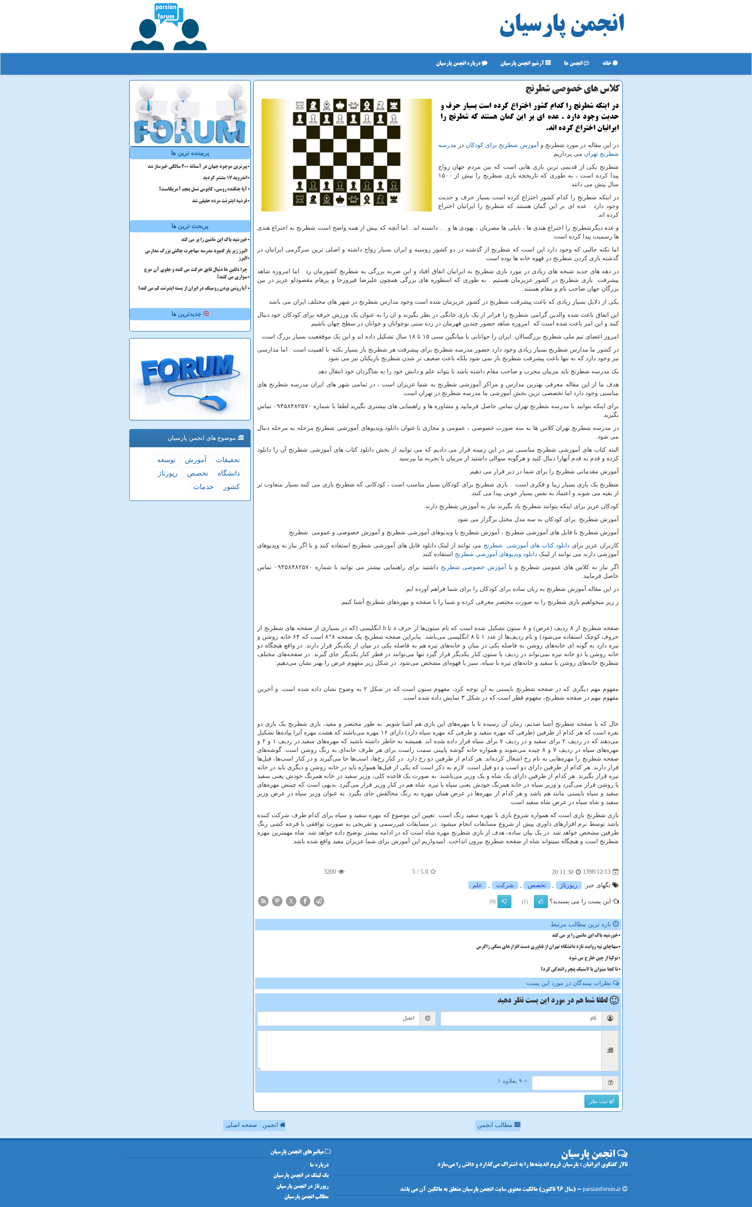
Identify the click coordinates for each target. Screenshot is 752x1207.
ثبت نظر (599, 1101)
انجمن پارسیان (561, 26)
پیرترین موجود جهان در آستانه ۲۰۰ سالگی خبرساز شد (197, 167)
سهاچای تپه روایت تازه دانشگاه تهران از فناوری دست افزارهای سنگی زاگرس (547, 947)
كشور (231, 486)
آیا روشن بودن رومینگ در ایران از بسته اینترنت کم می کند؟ (192, 289)
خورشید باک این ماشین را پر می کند (585, 936)
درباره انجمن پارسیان (459, 64)
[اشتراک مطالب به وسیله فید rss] (263, 900)
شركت (505, 885)
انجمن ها (574, 64)
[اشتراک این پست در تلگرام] (319, 900)
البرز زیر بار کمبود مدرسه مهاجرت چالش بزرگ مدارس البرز (196, 255)
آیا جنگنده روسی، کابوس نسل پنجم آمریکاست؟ (203, 189)
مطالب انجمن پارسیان (306, 1197)
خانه (607, 64)
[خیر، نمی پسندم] (504, 901)
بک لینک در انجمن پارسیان (301, 1176)
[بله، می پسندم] (541, 901)
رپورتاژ (568, 885)
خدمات (203, 486)
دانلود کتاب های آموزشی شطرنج (526, 545)
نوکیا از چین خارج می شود (593, 958)
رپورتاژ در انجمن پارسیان (302, 1187)
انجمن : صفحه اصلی (252, 1125)
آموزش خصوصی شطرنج (474, 567)
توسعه (166, 459)
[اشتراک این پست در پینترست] (277, 900)
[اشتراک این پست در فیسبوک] (305, 900)
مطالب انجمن (495, 1125)
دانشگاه (229, 473)
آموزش (195, 459)
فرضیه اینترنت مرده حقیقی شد (219, 201)
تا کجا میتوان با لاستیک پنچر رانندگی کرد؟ (579, 969)
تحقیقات (228, 459)
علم (477, 885)
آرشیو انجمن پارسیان (522, 64)
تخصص (537, 885)
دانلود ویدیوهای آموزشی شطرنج (496, 554)
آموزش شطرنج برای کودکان (502, 145)
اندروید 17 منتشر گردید (225, 178)
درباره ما (319, 1165)
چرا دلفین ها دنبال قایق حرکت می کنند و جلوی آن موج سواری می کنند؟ (195, 274)
